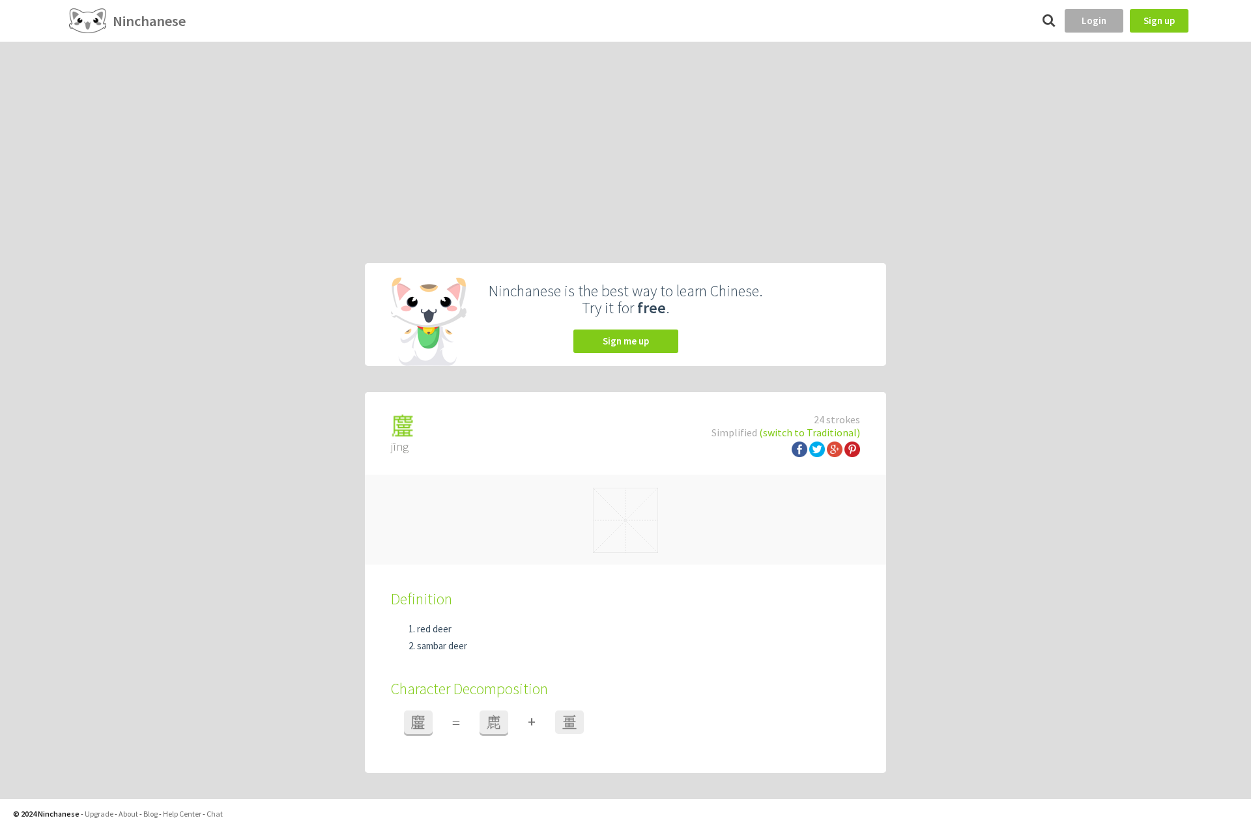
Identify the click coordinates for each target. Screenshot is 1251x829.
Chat (215, 814)
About (128, 814)
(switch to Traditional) (809, 432)
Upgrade (99, 814)
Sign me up (626, 341)
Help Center (182, 814)
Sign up (1159, 20)
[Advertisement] (625, 139)
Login (1094, 20)
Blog (150, 814)
